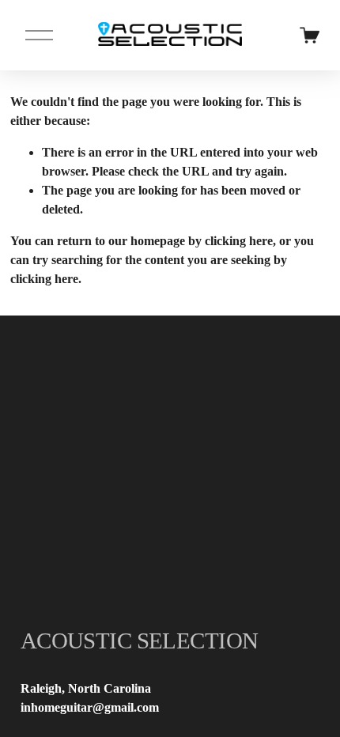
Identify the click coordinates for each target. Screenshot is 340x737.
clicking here (239, 241)
